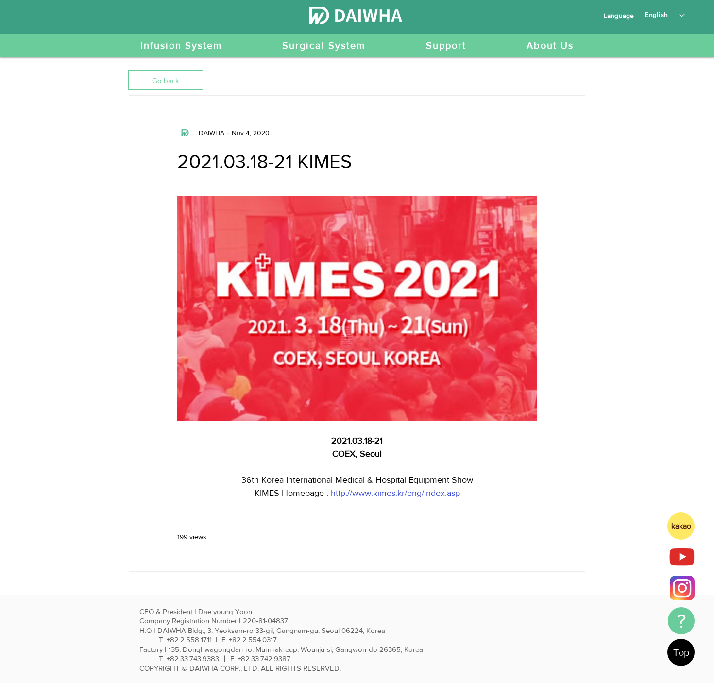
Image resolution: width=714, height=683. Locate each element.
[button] (165, 80)
